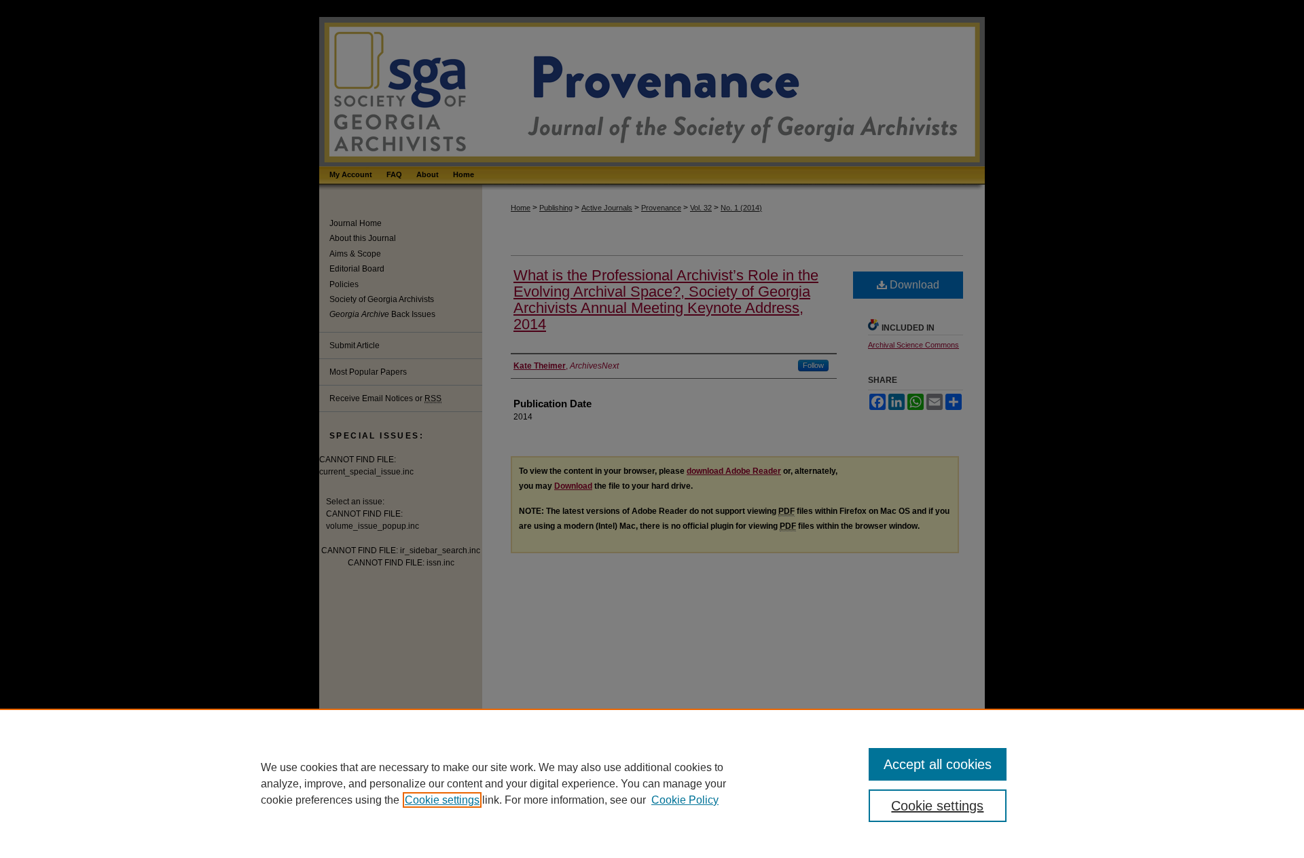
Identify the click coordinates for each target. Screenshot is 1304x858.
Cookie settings (442, 800)
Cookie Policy (685, 800)
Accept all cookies (938, 764)
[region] (652, 783)
